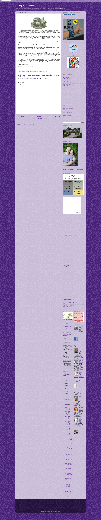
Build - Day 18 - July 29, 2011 (68, 409)
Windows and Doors (68, 432)
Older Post (57, 116)
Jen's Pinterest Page (67, 299)
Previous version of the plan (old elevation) (67, 328)
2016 (65, 388)
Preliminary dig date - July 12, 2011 (68, 492)
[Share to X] (44, 78)
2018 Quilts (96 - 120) (67, 78)
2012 (65, 394)
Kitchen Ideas (65, 303)
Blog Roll (64, 116)
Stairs (66, 407)
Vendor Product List (67, 115)
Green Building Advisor (67, 306)
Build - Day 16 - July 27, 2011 (68, 417)
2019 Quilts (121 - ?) (66, 77)
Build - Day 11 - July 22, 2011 (68, 429)
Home (39, 116)
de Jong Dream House (24, 5)
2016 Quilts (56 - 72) (67, 81)
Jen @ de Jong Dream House (67, 374)
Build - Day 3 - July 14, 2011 (68, 455)
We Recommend (66, 118)
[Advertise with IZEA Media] (78, 213)
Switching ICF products (67, 466)
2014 (65, 391)
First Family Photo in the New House (68, 485)
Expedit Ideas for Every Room (80, 374)
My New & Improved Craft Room (81, 361)
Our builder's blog (66, 323)
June (66, 495)
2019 (65, 383)
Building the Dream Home (68, 108)
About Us (65, 111)
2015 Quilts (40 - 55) (67, 82)
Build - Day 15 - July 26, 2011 (68, 422)
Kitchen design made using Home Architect (68, 481)
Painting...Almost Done (81, 338)
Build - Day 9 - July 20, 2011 (68, 437)
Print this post (22, 76)
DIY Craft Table (81, 327)
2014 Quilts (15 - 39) (67, 84)
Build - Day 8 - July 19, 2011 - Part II (68, 439)
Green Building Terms (67, 112)
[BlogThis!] (43, 78)
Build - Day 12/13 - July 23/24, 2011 (68, 427)
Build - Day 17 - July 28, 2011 (68, 412)
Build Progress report (68, 476)
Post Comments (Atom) (28, 121)
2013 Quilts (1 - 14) (66, 85)
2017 (65, 386)
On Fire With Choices (67, 414)
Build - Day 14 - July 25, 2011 (68, 424)
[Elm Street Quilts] (73, 52)
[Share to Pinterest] (46, 78)
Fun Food (81, 407)
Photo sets (65, 109)
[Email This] (42, 78)
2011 (65, 396)
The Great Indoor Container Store (68, 474)
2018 (65, 385)
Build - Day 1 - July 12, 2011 (68, 469)
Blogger (58, 511)
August (66, 404)
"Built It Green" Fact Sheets (68, 305)
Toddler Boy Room (67, 419)
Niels (65, 375)
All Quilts (65, 75)
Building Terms (66, 113)
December (67, 397)
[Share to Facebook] (45, 78)
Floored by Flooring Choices (67, 452)
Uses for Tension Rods (80, 419)
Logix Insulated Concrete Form (68, 464)
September (67, 402)
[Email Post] (40, 78)
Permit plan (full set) (67, 326)
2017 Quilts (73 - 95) (67, 80)
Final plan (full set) (66, 325)
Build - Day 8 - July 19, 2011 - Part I (68, 442)
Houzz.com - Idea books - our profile (70, 302)
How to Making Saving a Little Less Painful (81, 386)
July (66, 405)
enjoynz (50, 511)
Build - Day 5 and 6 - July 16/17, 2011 (68, 447)
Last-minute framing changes (67, 488)
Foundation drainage (67, 457)
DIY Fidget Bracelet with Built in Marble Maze (81, 350)
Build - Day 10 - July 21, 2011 (68, 434)
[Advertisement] (71, 225)
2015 (65, 390)
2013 (65, 393)
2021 (65, 380)
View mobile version (39, 118)
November (67, 399)
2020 (65, 382)
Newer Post (20, 116)
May (66, 496)
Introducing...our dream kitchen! (81, 431)
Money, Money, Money (68, 479)
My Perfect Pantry (81, 397)
